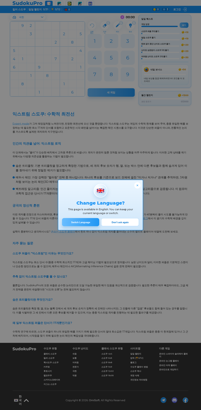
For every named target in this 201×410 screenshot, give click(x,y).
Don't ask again (120, 222)
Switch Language (80, 222)
